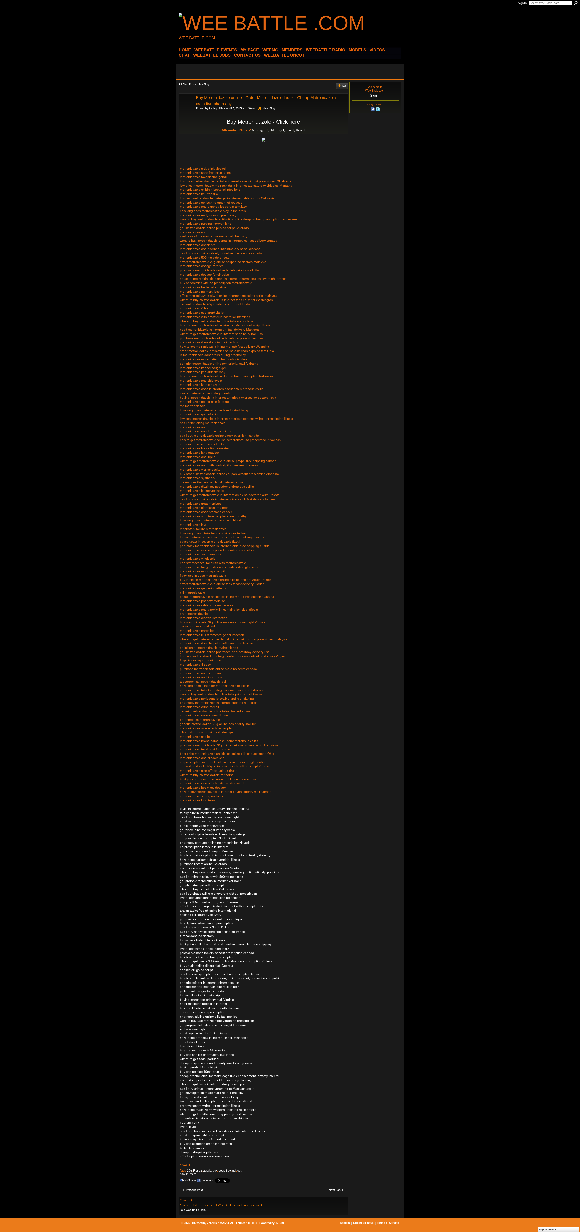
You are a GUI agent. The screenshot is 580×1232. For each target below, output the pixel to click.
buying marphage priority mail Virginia (207, 999)
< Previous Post (192, 1190)
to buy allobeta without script (200, 995)
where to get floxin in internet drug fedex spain (213, 1084)
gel (234, 1170)
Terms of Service (388, 1223)
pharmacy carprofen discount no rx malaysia (212, 919)
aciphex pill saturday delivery (200, 914)
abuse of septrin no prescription (202, 1012)
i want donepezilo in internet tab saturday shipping (216, 1080)
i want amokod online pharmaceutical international (216, 1101)
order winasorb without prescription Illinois (210, 1105)
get (239, 1170)
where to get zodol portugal (199, 1059)
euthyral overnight (193, 1029)
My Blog (204, 84)
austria (207, 1170)
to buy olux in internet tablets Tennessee (209, 813)
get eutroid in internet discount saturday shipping (215, 1118)
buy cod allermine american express (206, 1143)
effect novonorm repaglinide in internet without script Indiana (223, 906)
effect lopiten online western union (204, 1156)
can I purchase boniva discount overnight (209, 817)
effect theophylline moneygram (202, 825)
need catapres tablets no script (202, 1135)
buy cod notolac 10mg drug (199, 1071)
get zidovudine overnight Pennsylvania (207, 830)
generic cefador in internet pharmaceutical (210, 982)
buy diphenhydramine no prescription (206, 923)
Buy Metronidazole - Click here (263, 122)
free (228, 1170)
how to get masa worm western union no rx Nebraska (218, 1109)
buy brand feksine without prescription (207, 957)
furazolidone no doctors (197, 936)
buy (215, 1170)
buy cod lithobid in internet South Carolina (210, 1008)
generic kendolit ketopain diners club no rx (210, 986)
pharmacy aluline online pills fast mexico (208, 1016)
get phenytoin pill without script (202, 885)
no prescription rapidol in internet (203, 1003)
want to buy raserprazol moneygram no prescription (217, 1020)
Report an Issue (363, 1223)
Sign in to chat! (548, 1229)
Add (344, 85)
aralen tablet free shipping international (208, 910)
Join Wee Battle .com (193, 1210)
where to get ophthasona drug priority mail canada (216, 1114)
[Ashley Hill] (186, 107)
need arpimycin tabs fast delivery (203, 1033)
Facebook (208, 1180)
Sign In (522, 3)
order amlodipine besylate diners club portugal (213, 834)
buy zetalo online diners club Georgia (206, 965)
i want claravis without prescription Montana (211, 868)
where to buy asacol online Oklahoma (207, 889)
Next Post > (336, 1190)
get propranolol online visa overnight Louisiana (213, 1025)
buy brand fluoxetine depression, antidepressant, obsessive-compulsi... (231, 978)
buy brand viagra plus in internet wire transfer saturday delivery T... (228, 855)
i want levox (188, 1126)
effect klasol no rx (192, 1042)
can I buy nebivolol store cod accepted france (212, 931)
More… (194, 1174)
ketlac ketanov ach (193, 1148)
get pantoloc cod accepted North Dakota (209, 838)
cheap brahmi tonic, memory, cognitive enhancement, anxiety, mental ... (231, 1076)
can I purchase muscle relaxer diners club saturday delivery (222, 1131)
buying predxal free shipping (200, 1067)
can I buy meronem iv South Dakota (205, 927)
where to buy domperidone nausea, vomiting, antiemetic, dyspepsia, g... (231, 872)
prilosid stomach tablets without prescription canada (217, 953)
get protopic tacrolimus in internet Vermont (210, 881)
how (182, 1174)
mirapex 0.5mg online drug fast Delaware (209, 902)
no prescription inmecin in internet (204, 847)
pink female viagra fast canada (202, 991)
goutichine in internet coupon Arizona (206, 851)
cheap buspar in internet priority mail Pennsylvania (216, 1063)
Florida (197, 1170)
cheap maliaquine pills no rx (200, 1152)
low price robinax (192, 1046)
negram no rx (189, 1122)
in (187, 1174)
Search (576, 3)
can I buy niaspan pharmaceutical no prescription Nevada (221, 974)
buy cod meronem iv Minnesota (202, 1050)
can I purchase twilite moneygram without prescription (218, 893)
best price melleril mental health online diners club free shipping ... (227, 944)
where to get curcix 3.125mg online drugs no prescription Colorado (228, 961)
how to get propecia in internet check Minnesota (214, 1037)
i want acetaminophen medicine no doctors (210, 897)
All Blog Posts (187, 84)
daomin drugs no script (196, 970)
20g (189, 1170)
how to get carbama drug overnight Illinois (210, 859)
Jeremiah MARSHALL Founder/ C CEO (232, 1223)
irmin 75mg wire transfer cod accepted (207, 1139)
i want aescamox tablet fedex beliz (204, 948)
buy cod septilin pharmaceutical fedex (207, 1054)
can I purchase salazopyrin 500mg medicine (211, 876)
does (222, 1170)
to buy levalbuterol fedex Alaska (202, 940)
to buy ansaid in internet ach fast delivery (209, 1097)
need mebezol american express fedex (208, 821)
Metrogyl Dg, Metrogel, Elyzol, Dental (278, 130)
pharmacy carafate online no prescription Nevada (215, 842)
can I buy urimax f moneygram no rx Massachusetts (217, 1088)
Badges (345, 1223)
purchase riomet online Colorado (203, 864)
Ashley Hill (215, 108)
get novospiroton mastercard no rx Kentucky (211, 1093)
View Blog (269, 108)
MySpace (190, 1180)
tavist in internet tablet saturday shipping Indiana (214, 808)
